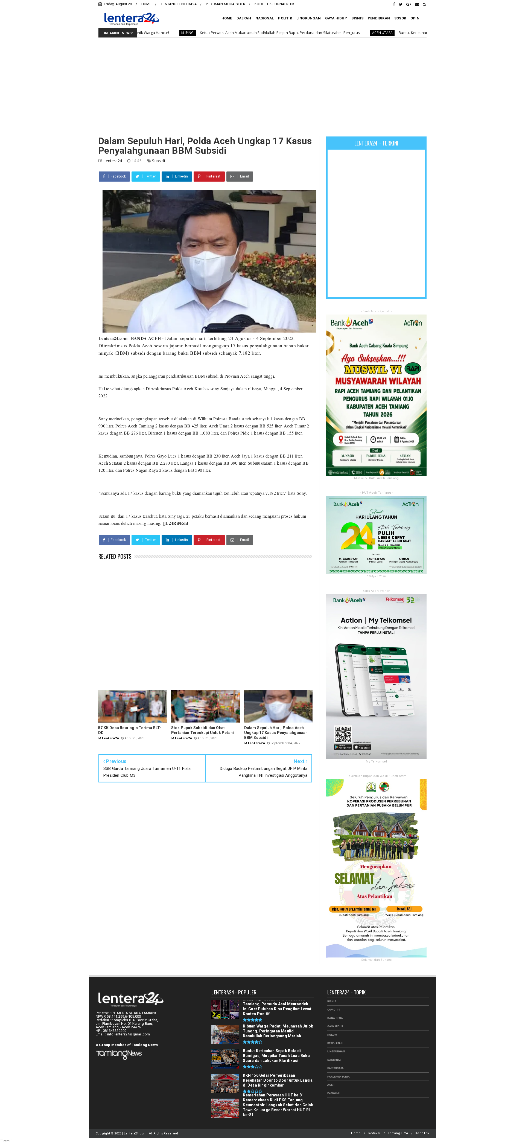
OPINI (415, 18)
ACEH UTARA (310, 32)
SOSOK (400, 18)
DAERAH (244, 18)
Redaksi (374, 1133)
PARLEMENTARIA (338, 1076)
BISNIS (357, 18)
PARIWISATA (335, 1068)
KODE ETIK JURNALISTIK (274, 4)
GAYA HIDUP (336, 18)
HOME (146, 4)
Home (355, 1133)
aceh (331, 1084)
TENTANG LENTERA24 (178, 4)
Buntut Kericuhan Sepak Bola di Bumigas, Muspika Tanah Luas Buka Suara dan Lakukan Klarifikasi (410, 32)
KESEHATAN (335, 1043)
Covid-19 (333, 1009)
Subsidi (158, 160)
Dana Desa (335, 1018)
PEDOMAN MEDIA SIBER (225, 4)
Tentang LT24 (397, 1133)
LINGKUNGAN (308, 18)
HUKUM (332, 1034)
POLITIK (285, 18)
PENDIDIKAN (379, 18)
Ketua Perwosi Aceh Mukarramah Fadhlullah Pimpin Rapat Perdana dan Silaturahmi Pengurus (207, 32)
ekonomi (333, 1093)
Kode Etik (422, 1133)
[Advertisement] (262, 87)
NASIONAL (264, 18)
